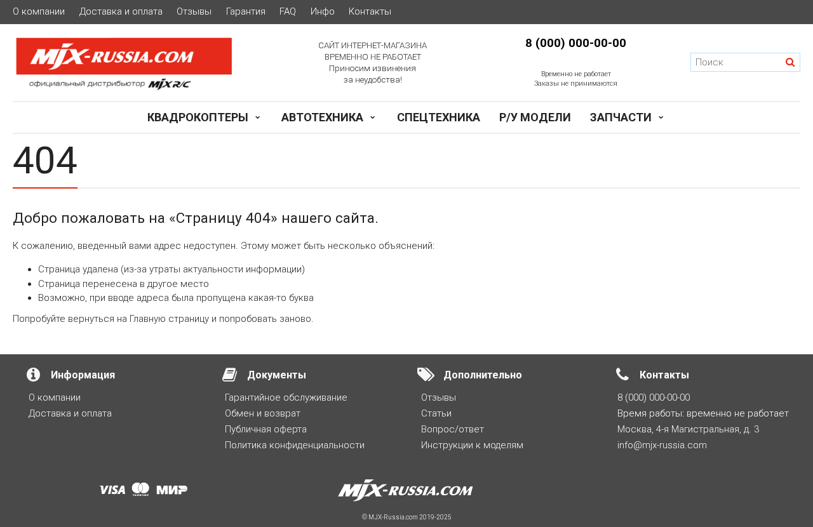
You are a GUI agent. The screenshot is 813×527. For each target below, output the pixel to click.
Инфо (323, 12)
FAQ (287, 12)
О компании (39, 12)
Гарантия (245, 12)
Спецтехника (438, 117)
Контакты (370, 12)
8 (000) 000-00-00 (575, 43)
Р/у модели (535, 117)
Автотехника (322, 117)
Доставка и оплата (121, 12)
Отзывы (194, 12)
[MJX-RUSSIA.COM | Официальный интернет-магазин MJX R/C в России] (136, 63)
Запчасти (621, 117)
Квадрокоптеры (197, 117)
